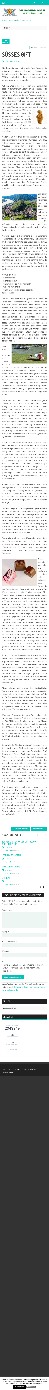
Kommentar (8, 910)
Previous (38, 835)
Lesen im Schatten (11, 855)
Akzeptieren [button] (19, 1387)
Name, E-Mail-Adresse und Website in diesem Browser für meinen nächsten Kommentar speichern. (23, 968)
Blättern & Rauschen (30, 1069)
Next (44, 835)
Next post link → (39, 829)
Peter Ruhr (8, 850)
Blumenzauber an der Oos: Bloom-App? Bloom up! (19, 842)
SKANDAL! (6, 877)
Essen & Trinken (8, 1072)
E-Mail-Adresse (9, 941)
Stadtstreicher (7, 1069)
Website (5, 951)
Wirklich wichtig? (11, 866)
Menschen (18, 1069)
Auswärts (27, 20)
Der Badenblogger (8, 3)
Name (5, 932)
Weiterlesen (31, 1386)
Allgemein (19, 20)
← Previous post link (20, 829)
